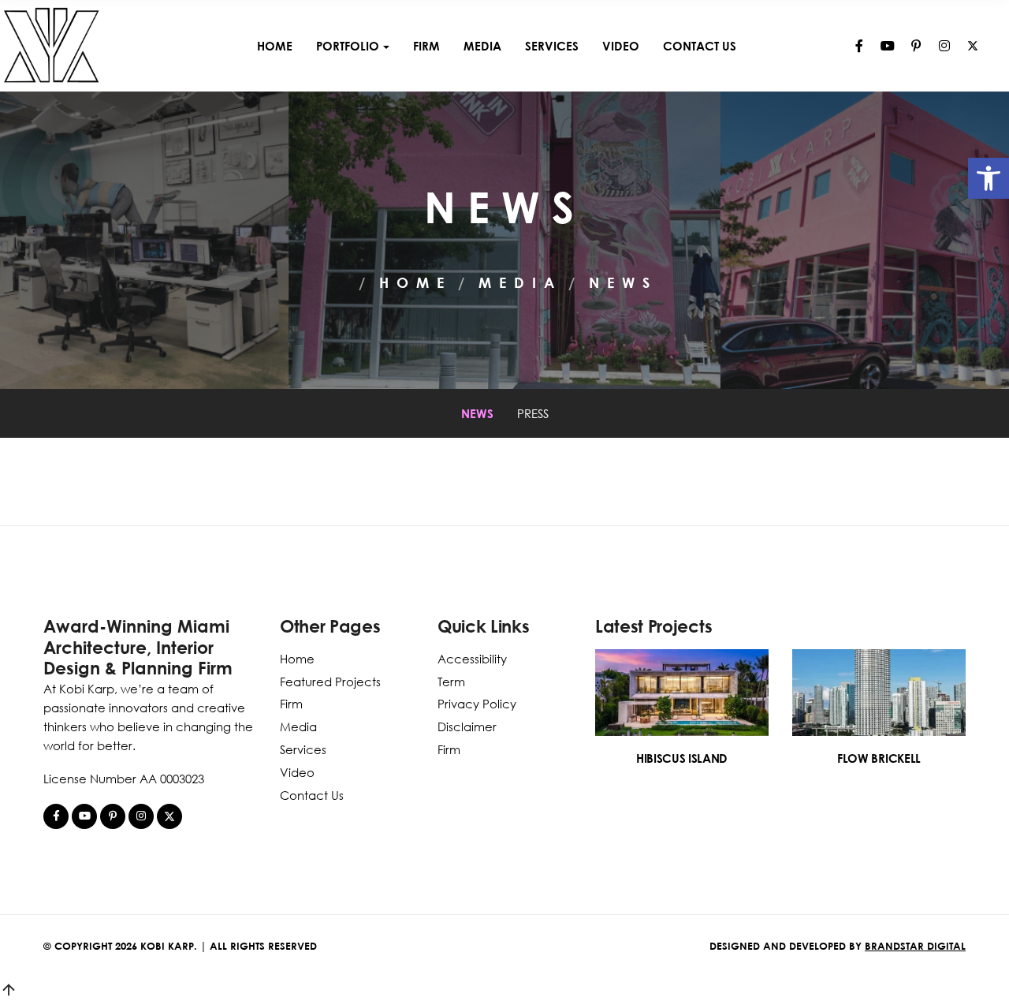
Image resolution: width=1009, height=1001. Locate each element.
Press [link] (533, 413)
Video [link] (620, 46)
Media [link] (482, 46)
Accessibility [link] (472, 659)
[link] (988, 178)
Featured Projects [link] (330, 681)
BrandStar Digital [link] (915, 945)
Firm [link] (426, 46)
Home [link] (274, 46)
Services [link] (552, 46)
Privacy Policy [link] (476, 704)
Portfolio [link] (347, 46)
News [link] (477, 413)
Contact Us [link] (699, 46)
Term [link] (451, 681)
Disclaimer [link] (467, 726)
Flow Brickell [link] (879, 758)
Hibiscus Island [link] (682, 758)
